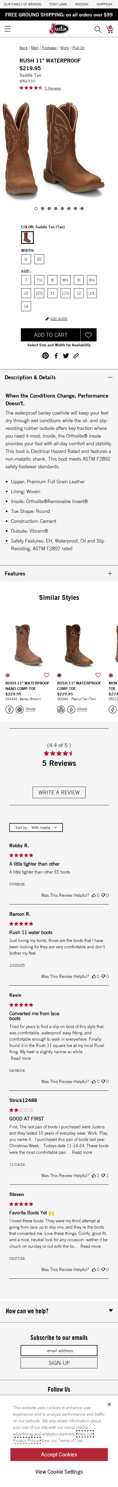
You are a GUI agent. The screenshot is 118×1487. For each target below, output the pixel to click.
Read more (21, 1058)
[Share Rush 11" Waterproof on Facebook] (56, 355)
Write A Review (59, 792)
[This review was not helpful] (103, 895)
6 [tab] (69, 208)
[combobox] (36, 827)
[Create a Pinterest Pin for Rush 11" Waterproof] (45, 355)
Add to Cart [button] (51, 334)
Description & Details (30, 377)
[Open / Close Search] (98, 29)
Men (34, 47)
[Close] (109, 1404)
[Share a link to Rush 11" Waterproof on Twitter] (66, 355)
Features (15, 573)
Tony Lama (58, 4)
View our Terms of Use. (62, 1440)
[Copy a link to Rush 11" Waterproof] (76, 355)
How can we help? (27, 1311)
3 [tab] (49, 208)
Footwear (49, 47)
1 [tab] (36, 208)
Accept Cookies (59, 1454)
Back (23, 47)
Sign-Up (59, 1362)
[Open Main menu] (7, 28)
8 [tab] (82, 208)
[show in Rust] (111, 675)
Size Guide (59, 319)
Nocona (81, 4)
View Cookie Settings (59, 1471)
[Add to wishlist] (46, 675)
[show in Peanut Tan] (59, 675)
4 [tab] (55, 208)
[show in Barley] (7, 675)
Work (64, 47)
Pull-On (78, 47)
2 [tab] (42, 208)
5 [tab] (62, 208)
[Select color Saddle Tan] (27, 238)
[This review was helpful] (93, 895)
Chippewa (104, 4)
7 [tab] (75, 208)
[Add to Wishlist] (89, 334)
